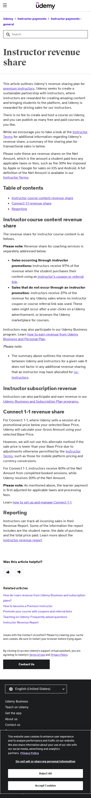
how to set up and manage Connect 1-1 (42, 502)
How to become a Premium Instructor (27, 606)
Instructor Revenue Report (21, 622)
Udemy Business (16, 701)
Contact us (12, 724)
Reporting (19, 209)
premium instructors (18, 88)
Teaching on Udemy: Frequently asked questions (35, 617)
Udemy (8, 19)
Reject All (45, 773)
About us (11, 719)
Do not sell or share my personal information (45, 761)
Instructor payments (32, 19)
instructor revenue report (22, 540)
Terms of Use (37, 655)
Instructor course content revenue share (42, 198)
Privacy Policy (59, 655)
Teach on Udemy (17, 707)
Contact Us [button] (26, 664)
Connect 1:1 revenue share (31, 203)
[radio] (7, 572)
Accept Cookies (45, 785)
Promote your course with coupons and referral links (37, 611)
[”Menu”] (5, 5)
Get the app (13, 713)
